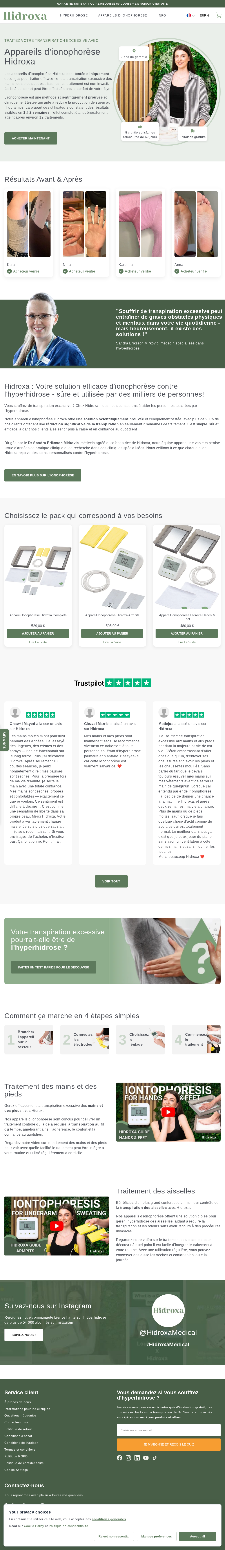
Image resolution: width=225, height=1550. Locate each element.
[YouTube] (146, 1457)
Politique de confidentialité (24, 1463)
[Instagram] (128, 1457)
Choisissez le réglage (139, 1040)
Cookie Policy (34, 1526)
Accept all (197, 1536)
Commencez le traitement (196, 1040)
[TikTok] (154, 1457)
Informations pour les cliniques (27, 1409)
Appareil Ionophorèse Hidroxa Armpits (112, 615)
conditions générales (109, 1519)
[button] (190, 15)
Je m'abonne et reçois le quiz (168, 1444)
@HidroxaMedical (168, 1332)
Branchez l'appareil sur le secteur (26, 1039)
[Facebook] (119, 1457)
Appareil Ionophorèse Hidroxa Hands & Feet (187, 617)
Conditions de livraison (21, 1442)
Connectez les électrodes (83, 1040)
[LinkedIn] (137, 1457)
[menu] (115, 15)
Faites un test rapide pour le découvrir (53, 967)
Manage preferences (156, 1536)
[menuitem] (74, 15)
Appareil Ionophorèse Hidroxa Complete (38, 615)
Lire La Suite (38, 642)
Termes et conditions (19, 1449)
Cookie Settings (16, 1469)
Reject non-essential (113, 1536)
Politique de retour (18, 1429)
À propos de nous (17, 1402)
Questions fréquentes (20, 1415)
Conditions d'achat (18, 1436)
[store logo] (25, 15)
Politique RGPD (15, 1456)
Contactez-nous (16, 1422)
